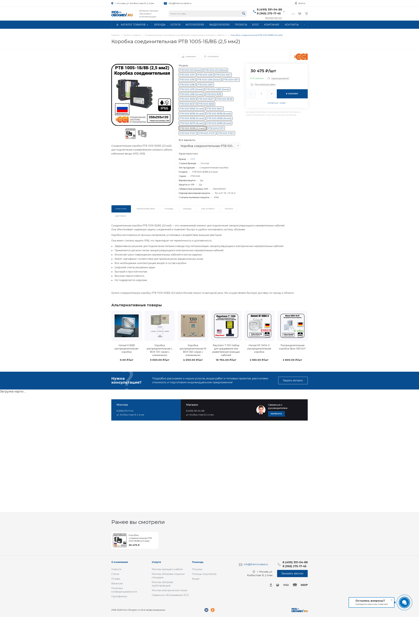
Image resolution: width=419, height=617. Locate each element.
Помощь (197, 562)
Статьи (115, 574)
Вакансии (117, 583)
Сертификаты (119, 596)
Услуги (156, 562)
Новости (116, 569)
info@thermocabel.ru (180, 3)
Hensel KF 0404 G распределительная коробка (259, 348)
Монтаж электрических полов (169, 590)
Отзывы (115, 578)
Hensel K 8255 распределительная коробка (126, 348)
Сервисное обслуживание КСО (170, 595)
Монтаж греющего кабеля (167, 569)
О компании (119, 562)
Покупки (197, 569)
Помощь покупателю (204, 574)
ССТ (193, 159)
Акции (195, 578)
